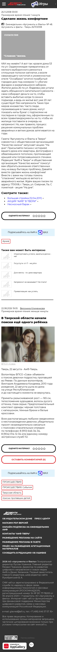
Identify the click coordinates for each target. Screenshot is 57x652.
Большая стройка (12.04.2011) (24, 198)
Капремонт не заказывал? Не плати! (30, 282)
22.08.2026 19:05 (9, 308)
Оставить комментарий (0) (29, 459)
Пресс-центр (42, 518)
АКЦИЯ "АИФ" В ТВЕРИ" (21, 201)
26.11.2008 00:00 (9, 12)
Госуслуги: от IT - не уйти (25, 263)
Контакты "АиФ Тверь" (16, 533)
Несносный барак (18, 204)
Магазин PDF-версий (15, 523)
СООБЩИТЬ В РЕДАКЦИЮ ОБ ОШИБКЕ (24, 552)
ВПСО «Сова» (8, 364)
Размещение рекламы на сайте (22, 537)
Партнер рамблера (27, 638)
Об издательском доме (17, 518)
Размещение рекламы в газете (21, 542)
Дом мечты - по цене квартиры (28, 273)
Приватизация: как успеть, (26, 291)
